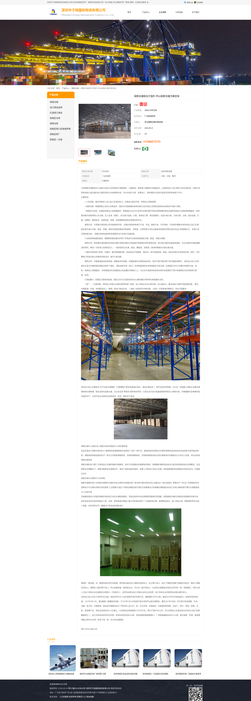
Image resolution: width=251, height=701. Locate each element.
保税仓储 (75, 88)
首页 (129, 12)
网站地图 (90, 697)
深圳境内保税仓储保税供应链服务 (157, 674)
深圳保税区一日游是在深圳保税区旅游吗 (96, 674)
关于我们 (195, 12)
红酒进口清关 (56, 113)
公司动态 (179, 12)
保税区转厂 (55, 134)
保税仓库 (54, 123)
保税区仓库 (55, 118)
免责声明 (72, 697)
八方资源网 (64, 697)
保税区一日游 (56, 139)
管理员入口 (81, 697)
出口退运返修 (56, 107)
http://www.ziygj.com (89, 629)
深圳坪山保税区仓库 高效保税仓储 (188, 674)
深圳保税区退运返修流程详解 (63, 674)
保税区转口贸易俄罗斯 (60, 129)
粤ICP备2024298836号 (77, 688)
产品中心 (146, 12)
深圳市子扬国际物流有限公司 (98, 688)
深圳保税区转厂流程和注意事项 (125, 674)
